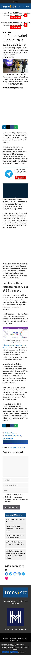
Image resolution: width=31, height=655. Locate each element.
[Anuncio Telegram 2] (15, 180)
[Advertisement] (15, 109)
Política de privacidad (16, 638)
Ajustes (22, 652)
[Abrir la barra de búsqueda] (19, 6)
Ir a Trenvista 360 (19, 16)
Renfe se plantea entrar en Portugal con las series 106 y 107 (15, 544)
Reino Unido (7, 32)
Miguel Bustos (8, 88)
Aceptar (5, 652)
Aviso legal (6, 638)
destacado (8, 436)
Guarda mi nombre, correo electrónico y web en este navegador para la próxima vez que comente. (16, 498)
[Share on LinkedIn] (4, 127)
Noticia (5, 57)
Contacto (19, 640)
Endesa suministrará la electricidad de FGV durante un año (15, 528)
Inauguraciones (8, 438)
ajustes (15, 649)
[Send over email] (16, 127)
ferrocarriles (17, 436)
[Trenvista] (8, 6)
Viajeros (11, 57)
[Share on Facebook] (12, 127)
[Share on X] (8, 127)
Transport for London (17, 447)
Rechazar (13, 652)
